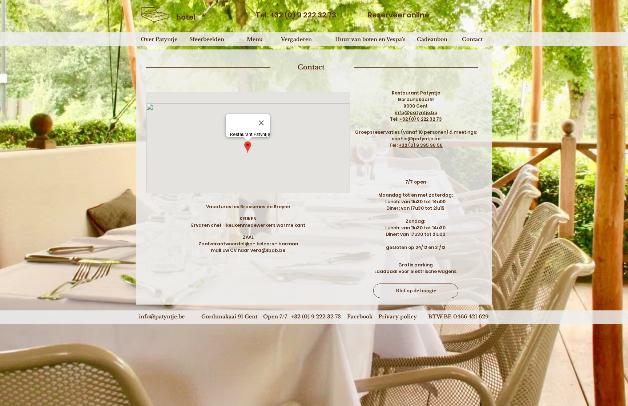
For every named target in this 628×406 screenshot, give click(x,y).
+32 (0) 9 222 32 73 (420, 119)
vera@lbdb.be (267, 250)
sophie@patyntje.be (416, 139)
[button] (275, 317)
